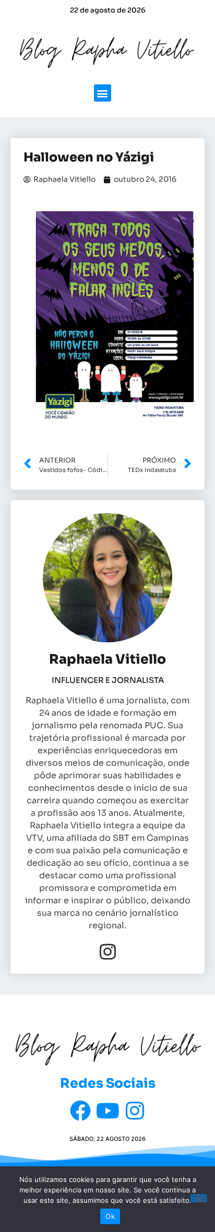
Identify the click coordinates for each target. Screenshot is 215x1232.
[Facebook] (80, 1110)
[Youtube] (107, 1110)
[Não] (198, 1198)
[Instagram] (108, 951)
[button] (102, 93)
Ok (110, 1216)
